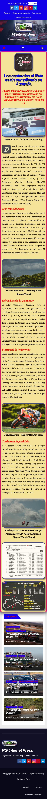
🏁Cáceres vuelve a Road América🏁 (22, 686)
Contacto (38, 787)
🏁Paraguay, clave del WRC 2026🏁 (23, 711)
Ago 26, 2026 (13, 717)
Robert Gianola (30, 641)
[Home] (4, 48)
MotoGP (22, 656)
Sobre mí (26, 787)
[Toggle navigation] (23, 48)
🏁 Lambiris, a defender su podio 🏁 (22, 635)
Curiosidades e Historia (23, 17)
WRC (20, 707)
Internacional (36, 13)
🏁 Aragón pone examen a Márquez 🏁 (22, 660)
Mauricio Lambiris (13, 627)
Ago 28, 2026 (13, 641)
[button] (42, 48)
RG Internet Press (23, 34)
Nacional (7, 13)
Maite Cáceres (12, 681)
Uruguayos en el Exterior (21, 13)
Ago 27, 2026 (13, 667)
